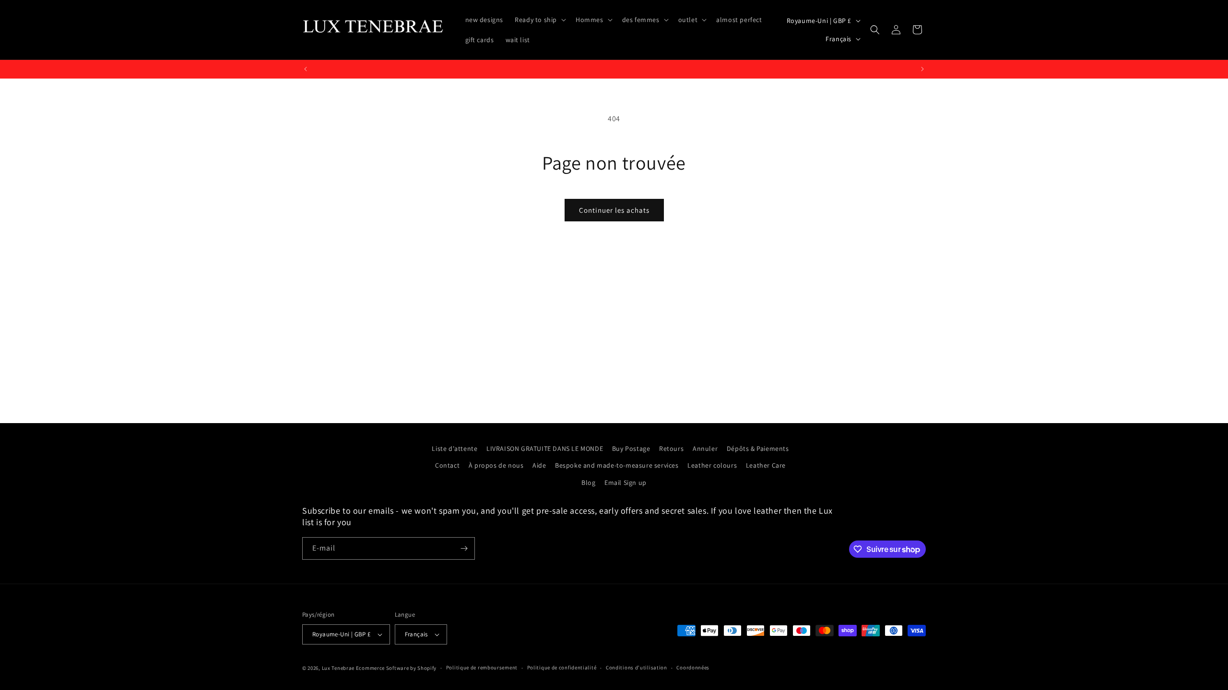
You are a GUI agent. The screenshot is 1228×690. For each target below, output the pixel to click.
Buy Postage (631, 448)
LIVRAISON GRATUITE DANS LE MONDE (544, 448)
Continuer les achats (614, 210)
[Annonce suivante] (922, 69)
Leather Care (766, 465)
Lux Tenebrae (338, 668)
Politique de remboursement (482, 667)
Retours (671, 448)
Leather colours (712, 465)
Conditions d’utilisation (636, 667)
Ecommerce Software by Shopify (396, 668)
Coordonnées (692, 667)
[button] (539, 20)
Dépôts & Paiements (758, 448)
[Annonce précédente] (305, 69)
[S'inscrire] (463, 548)
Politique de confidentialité (562, 667)
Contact (447, 465)
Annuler (705, 448)
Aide (539, 465)
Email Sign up (625, 482)
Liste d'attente (454, 448)
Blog (588, 482)
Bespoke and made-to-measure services (617, 465)
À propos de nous (496, 465)
